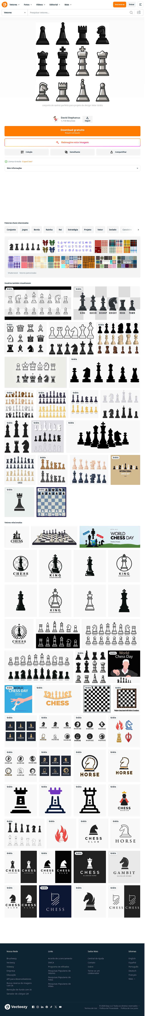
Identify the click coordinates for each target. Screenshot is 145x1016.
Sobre (89, 966)
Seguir (86, 121)
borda (37, 229)
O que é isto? (27, 161)
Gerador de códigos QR (17, 993)
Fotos (26, 4)
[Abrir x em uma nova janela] (56, 1007)
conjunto (11, 229)
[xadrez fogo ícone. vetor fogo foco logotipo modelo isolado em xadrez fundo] (61, 833)
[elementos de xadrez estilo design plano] (53, 470)
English (130, 958)
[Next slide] (133, 229)
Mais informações (14, 168)
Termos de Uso (88, 1008)
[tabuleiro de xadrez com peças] (51, 502)
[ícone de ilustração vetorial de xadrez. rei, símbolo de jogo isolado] (19, 502)
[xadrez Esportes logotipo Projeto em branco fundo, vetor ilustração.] (17, 537)
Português (132, 966)
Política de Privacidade (106, 1008)
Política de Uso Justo (127, 1008)
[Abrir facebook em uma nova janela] (33, 1007)
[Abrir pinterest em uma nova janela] (47, 1007)
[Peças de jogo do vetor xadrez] (120, 404)
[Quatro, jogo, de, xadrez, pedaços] (19, 404)
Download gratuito (71, 131)
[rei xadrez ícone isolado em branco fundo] (90, 566)
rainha (49, 229)
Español (130, 962)
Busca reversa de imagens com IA (18, 984)
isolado (112, 229)
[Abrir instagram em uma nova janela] (38, 1007)
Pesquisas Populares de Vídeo (58, 985)
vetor (100, 229)
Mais (67, 4)
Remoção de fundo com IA (18, 989)
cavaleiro (127, 229)
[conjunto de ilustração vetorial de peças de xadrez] (89, 470)
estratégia (73, 229)
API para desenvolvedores (18, 979)
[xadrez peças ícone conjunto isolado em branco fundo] (111, 633)
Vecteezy (10, 962)
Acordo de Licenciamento (59, 958)
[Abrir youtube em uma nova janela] (60, 1007)
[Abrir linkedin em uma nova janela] (42, 1007)
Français (131, 975)
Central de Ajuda (94, 958)
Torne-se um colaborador (92, 972)
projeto (87, 229)
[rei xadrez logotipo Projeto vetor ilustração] (21, 566)
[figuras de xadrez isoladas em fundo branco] (20, 470)
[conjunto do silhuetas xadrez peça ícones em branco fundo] (57, 699)
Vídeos (39, 4)
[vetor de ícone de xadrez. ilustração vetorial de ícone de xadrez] (26, 338)
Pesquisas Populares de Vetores (58, 972)
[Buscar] (129, 12)
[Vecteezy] (4, 4)
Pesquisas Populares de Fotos (58, 978)
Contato (90, 962)
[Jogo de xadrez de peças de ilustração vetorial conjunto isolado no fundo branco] (118, 338)
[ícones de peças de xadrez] (71, 338)
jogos (25, 229)
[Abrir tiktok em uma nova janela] (51, 1007)
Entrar (129, 4)
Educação (10, 975)
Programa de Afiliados (57, 966)
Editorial (54, 4)
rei (60, 229)
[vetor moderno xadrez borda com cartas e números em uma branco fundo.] (126, 699)
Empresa (10, 970)
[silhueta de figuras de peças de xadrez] (17, 436)
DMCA (50, 962)
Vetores (13, 4)
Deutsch (131, 970)
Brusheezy (11, 958)
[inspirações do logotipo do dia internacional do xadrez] (125, 470)
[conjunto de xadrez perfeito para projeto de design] (90, 667)
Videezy (10, 966)
